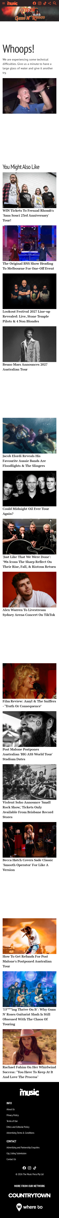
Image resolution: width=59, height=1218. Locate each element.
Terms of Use (12, 1121)
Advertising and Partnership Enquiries (23, 1147)
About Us (11, 1109)
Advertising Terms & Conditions (20, 1132)
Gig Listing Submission (16, 1153)
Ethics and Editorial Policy (18, 1127)
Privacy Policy (13, 1115)
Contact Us (11, 1159)
